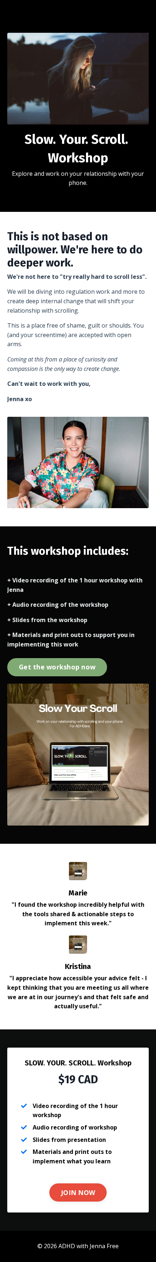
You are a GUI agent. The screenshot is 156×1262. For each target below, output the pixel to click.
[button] (57, 665)
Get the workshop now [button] (57, 666)
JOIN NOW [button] (78, 1192)
